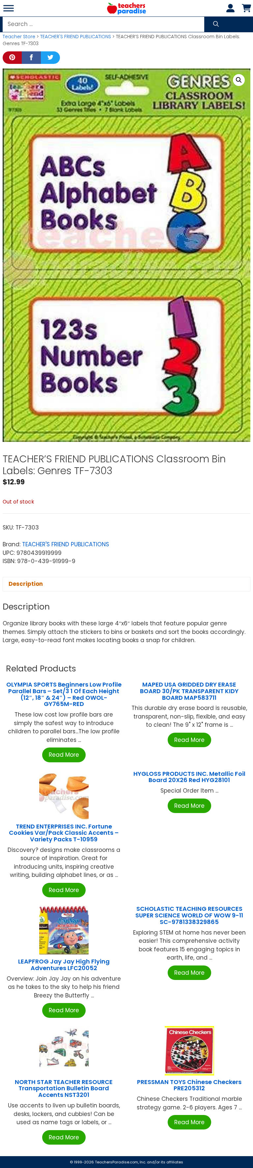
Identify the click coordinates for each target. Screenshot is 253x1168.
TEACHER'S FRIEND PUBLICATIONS (75, 36)
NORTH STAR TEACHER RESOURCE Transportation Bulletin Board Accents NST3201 (64, 1088)
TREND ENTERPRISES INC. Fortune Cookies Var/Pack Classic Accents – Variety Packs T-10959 (64, 833)
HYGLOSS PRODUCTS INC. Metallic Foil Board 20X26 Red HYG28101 (189, 777)
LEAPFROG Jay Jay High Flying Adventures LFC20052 (64, 964)
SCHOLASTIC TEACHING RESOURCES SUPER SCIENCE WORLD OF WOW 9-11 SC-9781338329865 (189, 915)
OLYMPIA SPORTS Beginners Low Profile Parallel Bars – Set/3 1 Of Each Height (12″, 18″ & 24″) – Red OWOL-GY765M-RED (64, 694)
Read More (64, 755)
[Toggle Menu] (8, 8)
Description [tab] (26, 584)
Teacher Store (19, 36)
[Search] (216, 24)
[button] (239, 80)
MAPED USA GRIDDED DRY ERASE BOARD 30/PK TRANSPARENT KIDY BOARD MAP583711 (189, 691)
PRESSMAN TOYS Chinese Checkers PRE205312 (189, 1085)
